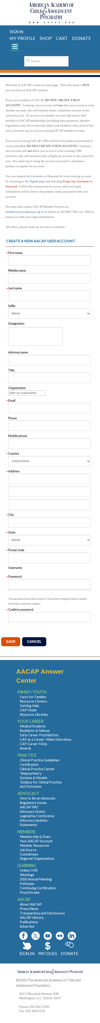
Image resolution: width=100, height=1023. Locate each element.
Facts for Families (33, 697)
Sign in (16, 31)
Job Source (28, 850)
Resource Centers (33, 701)
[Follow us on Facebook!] (23, 936)
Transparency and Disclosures (42, 913)
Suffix (12, 306)
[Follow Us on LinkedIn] (72, 936)
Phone (12, 418)
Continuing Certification (38, 888)
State (11, 532)
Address (14, 471)
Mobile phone (17, 436)
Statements (28, 825)
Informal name (18, 352)
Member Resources (34, 845)
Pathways (27, 884)
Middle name (17, 270)
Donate (69, 953)
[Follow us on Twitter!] (35, 936)
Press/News (29, 909)
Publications (29, 922)
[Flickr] (60, 936)
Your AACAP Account (36, 841)
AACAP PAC (29, 807)
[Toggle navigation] (15, 47)
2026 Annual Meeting (36, 879)
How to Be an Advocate (37, 798)
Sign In (26, 953)
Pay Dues (47, 953)
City (11, 514)
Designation (16, 323)
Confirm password (20, 609)
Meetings (27, 875)
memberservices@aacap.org (23, 211)
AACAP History (31, 918)
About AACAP (31, 904)
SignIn (34, 181)
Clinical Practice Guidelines (40, 760)
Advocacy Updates (33, 820)
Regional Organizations (37, 858)
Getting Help (29, 706)
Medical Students (33, 726)
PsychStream (30, 892)
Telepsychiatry (30, 773)
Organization (17, 388)
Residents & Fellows (35, 731)
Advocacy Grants (32, 811)
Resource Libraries (34, 714)
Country (13, 453)
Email (11, 400)
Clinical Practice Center (37, 769)
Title (11, 370)
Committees (29, 854)
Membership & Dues (35, 837)
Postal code (16, 550)
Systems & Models (33, 778)
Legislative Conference (37, 816)
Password (15, 576)
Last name (15, 288)
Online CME (29, 870)
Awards (25, 748)
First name (15, 253)
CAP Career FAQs (33, 744)
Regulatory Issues (33, 803)
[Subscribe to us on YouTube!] (47, 936)
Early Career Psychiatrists (39, 735)
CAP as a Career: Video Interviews (45, 739)
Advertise (27, 926)
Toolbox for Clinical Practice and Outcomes (41, 784)
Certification (29, 764)
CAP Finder (28, 710)
